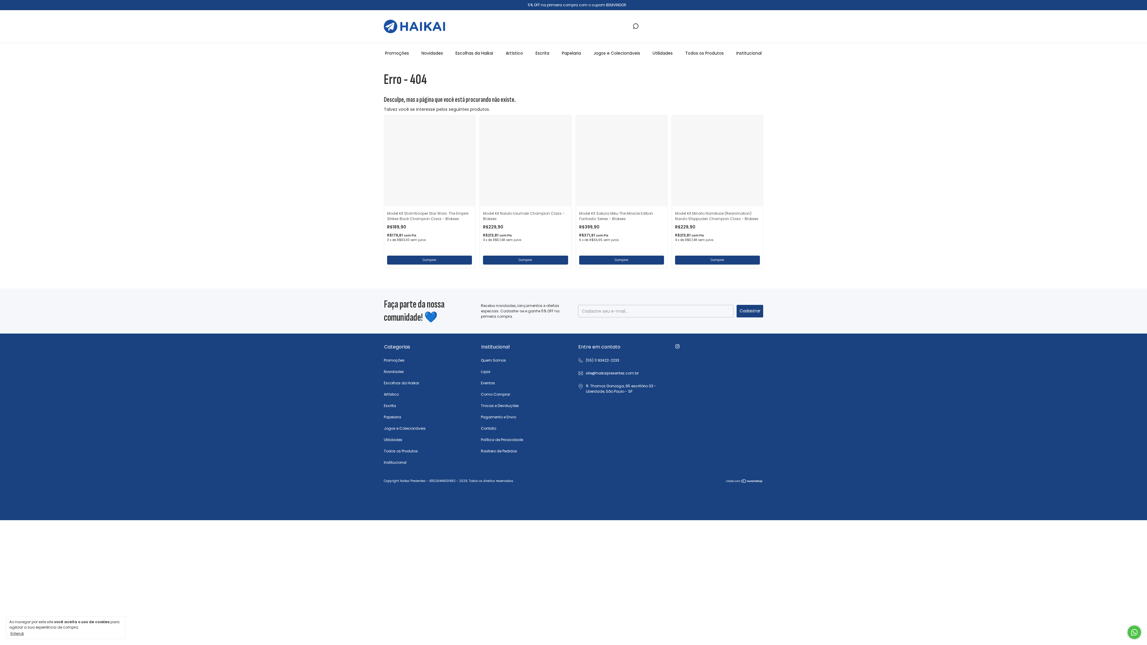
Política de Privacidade (502, 439)
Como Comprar (495, 394)
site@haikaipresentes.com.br (612, 373)
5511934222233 (598, 360)
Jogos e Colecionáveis (617, 53)
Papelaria (571, 53)
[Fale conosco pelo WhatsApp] (1134, 632)
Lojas (485, 371)
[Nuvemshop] (744, 482)
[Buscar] (635, 26)
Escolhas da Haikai (474, 53)
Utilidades (663, 53)
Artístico (514, 53)
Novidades (432, 53)
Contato (488, 428)
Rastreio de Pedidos (499, 451)
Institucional (749, 53)
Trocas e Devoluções (500, 405)
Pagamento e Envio (498, 417)
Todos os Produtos (704, 53)
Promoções (397, 53)
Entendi (17, 633)
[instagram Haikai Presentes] (677, 346)
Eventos (488, 383)
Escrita (542, 53)
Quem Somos (493, 360)
